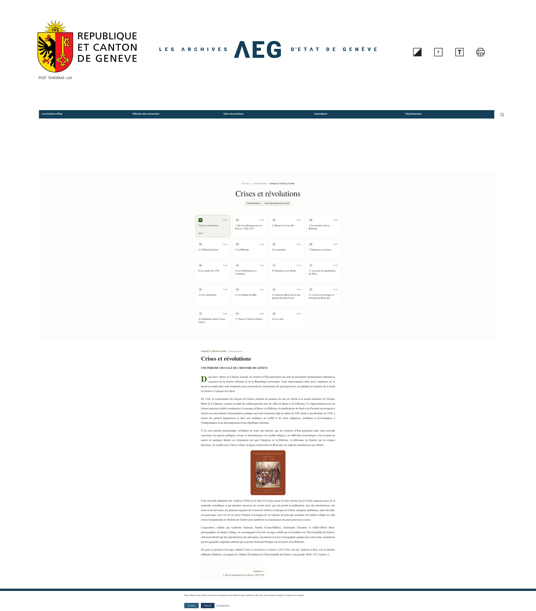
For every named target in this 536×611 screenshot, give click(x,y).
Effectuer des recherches (146, 114)
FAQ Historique (413, 114)
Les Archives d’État (52, 114)
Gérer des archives (233, 114)
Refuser (207, 605)
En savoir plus (223, 605)
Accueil (246, 184)
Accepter (191, 605)
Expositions (320, 114)
